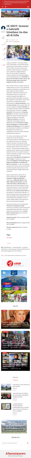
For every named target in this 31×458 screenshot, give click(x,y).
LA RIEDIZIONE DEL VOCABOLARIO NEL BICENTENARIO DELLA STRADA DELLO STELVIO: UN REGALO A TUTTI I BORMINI (21, 407)
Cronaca (4, 310)
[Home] (15, 12)
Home (2, 255)
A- (2, 64)
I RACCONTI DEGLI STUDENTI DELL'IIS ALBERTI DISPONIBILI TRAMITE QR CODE (21, 395)
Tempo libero (17, 41)
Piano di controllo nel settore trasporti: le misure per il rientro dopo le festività (14, 365)
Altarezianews (16, 453)
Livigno (9, 237)
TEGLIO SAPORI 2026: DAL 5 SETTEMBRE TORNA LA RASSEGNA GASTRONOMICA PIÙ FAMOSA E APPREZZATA (16, 3)
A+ (4, 65)
